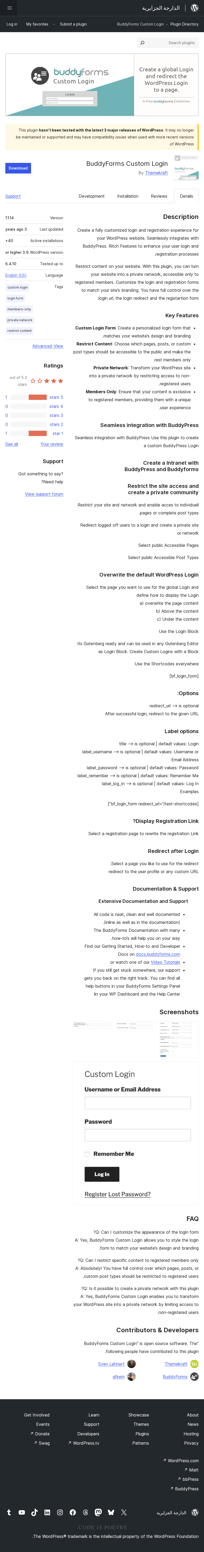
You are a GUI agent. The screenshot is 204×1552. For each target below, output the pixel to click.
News (193, 1424)
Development (92, 196)
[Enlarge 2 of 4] (148, 1028)
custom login (17, 287)
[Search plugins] (142, 42)
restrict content (19, 331)
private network (19, 320)
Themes (141, 1424)
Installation (127, 196)
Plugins (142, 1433)
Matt (191, 1470)
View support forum (44, 494)
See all (11, 444)
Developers (88, 1433)
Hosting (191, 1433)
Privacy (191, 1443)
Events (43, 1424)
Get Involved (37, 1415)
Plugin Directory (185, 24)
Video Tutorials (165, 962)
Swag (41, 1443)
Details (186, 196)
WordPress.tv (83, 1443)
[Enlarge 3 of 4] (105, 1028)
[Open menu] (8, 8)
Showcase (139, 1415)
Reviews (159, 196)
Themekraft (156, 172)
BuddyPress (184, 1488)
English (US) (16, 275)
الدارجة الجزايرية (171, 1512)
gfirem (119, 1376)
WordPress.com (181, 1460)
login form (15, 298)
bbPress (188, 1479)
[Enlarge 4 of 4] (191, 1069)
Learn (93, 1415)
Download (18, 168)
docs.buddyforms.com (158, 954)
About (193, 1415)
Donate (40, 1433)
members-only (19, 309)
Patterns (140, 1443)
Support (13, 196)
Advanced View (47, 346)
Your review (51, 444)
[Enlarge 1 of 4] (191, 1028)
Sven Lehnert (111, 1364)
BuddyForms (175, 1376)
